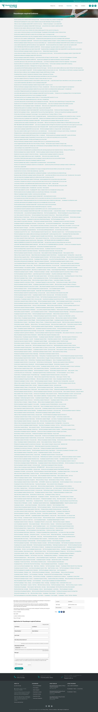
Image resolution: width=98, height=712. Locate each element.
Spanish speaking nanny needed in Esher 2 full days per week (26, 19)
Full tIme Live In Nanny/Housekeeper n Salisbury (64, 110)
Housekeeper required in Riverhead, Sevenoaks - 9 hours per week (54, 374)
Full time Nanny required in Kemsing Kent (64, 523)
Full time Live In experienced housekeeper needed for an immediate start (29, 164)
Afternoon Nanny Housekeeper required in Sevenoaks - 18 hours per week (29, 423)
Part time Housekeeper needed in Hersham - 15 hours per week (52, 473)
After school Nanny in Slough (42, 479)
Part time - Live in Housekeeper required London (32, 549)
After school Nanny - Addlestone (44, 505)
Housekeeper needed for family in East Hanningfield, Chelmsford (55, 408)
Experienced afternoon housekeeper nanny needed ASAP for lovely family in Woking (31, 63)
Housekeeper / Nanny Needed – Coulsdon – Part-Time (25, 584)
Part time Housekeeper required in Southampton (42, 313)
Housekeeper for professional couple (69, 200)
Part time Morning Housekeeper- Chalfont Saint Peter (24, 540)
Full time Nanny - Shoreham (35, 513)
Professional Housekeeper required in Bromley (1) (47, 383)
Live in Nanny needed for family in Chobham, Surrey (63, 488)
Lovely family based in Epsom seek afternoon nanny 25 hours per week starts (66, 80)
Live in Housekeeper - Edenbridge (36, 574)
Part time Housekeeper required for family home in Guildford (26, 303)
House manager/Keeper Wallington (59, 269)
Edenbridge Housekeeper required (60, 544)
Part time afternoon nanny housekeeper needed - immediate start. (27, 105)
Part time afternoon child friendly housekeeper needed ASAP (71, 70)
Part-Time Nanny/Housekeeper (54, 542)
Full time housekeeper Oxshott (20, 288)
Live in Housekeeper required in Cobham (39, 311)
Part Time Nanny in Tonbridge (39, 576)
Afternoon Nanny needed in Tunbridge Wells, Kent (45, 511)
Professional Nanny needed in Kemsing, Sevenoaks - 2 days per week (55, 509)
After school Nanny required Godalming (46, 486)
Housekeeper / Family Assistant (49, 593)
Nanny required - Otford (73, 370)
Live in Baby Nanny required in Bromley (22, 326)
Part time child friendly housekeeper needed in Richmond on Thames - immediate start (31, 86)
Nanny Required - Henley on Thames (36, 322)
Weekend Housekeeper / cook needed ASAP (52, 23)
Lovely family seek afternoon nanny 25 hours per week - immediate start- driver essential (63, 175)
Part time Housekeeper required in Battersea (44, 364)
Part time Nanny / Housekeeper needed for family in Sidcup (26, 355)
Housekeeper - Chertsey (63, 563)
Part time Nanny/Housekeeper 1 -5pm (74, 269)
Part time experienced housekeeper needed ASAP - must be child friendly (61, 135)
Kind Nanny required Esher (19, 500)
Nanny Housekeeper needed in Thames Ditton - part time (25, 452)
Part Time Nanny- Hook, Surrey (37, 555)
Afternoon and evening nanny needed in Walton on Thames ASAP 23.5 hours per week (62, 122)
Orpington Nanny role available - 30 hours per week (68, 225)
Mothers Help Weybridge (56, 534)
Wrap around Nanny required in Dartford (74, 257)
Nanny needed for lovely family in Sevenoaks (23, 221)
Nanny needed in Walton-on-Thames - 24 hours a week (44, 347)
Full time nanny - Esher (71, 498)
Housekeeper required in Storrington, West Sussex (64, 320)
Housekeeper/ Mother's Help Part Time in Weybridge (71, 565)
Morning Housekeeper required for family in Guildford (25, 357)
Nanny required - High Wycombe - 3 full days (36, 587)
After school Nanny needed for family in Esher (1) (67, 395)
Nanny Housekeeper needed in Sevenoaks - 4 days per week (26, 421)
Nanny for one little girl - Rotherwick (51, 500)
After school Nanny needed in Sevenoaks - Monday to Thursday (53, 421)
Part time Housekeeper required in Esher (45, 387)
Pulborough (39, 536)
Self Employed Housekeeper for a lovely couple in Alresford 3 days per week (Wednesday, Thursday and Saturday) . (37, 21)
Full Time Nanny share (61, 593)
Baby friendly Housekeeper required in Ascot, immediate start (52, 286)
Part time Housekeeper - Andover (36, 589)
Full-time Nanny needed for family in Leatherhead (70, 366)
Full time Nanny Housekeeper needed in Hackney (49, 353)
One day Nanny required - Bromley (21, 553)
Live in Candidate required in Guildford (57, 288)
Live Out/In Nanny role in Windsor (62, 229)
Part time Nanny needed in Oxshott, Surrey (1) (53, 490)
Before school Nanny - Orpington (48, 523)
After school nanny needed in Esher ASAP (50, 156)
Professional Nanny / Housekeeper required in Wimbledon (26, 336)
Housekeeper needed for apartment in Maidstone (24, 332)
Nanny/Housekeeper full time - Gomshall (48, 303)
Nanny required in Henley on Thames (45, 389)
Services (61, 5)
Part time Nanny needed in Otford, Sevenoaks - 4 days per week (70, 439)
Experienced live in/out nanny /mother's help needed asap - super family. (29, 170)
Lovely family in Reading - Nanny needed (62, 280)
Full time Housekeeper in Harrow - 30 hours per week (70, 481)
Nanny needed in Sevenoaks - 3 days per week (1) (73, 391)
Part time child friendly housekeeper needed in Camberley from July (28, 51)
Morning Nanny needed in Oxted (20, 360)
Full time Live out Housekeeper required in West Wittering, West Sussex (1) (57, 435)
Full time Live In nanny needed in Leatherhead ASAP (24, 38)
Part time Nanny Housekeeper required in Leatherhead (25, 431)
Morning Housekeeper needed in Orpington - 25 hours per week (27, 465)
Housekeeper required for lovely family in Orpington (55, 248)
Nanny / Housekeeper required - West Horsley (23, 395)
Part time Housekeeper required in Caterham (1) (42, 477)
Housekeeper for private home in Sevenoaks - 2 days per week (26, 448)
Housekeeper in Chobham (43, 496)
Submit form (19, 668)
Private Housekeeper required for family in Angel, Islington (43, 450)
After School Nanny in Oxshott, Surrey (21, 217)
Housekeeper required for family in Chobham (49, 458)
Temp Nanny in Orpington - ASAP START (22, 515)
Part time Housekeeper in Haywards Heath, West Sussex (45, 471)
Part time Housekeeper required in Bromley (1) (23, 391)
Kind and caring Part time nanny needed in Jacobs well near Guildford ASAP (61, 44)
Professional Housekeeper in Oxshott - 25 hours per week (69, 393)
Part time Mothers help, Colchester (21, 589)
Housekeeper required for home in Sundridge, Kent (64, 326)
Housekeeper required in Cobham (69, 339)
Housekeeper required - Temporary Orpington (32, 517)
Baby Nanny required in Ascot (58, 231)
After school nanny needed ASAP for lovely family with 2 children (55, 105)
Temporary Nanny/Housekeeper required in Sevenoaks (25, 507)
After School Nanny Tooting (36, 593)
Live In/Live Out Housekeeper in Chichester (68, 57)
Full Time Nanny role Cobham (61, 294)
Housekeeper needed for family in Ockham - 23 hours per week (27, 416)
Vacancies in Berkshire (37, 698)
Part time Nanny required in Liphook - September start (25, 246)
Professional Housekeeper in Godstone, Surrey (63, 492)
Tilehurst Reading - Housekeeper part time (66, 536)
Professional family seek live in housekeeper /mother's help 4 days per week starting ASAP (32, 107)
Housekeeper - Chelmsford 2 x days (64, 557)
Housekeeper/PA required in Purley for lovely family (49, 263)
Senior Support (36, 689)
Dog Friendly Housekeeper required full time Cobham (53, 299)
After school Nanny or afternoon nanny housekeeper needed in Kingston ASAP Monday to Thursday (34, 72)
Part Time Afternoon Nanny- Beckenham (22, 547)
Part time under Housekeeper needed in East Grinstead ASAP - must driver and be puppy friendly (33, 110)
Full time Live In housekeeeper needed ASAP (23, 40)
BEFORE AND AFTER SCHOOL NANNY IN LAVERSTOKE (25, 59)
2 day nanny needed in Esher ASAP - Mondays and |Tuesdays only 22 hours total (30, 139)
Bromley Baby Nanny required (61, 307)
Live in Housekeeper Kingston (40, 519)
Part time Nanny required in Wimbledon (22, 343)
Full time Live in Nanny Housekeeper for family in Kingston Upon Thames (51, 431)
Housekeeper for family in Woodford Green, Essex (24, 484)
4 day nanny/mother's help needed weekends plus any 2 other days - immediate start (31, 99)
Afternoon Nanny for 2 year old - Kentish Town (23, 519)
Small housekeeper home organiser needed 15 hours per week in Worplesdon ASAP (31, 126)
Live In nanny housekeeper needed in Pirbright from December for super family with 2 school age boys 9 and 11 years (58, 124)
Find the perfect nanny (47, 677)
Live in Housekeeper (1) (61, 570)
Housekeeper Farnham (38, 500)
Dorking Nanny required (34, 534)
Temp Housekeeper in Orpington (66, 589)
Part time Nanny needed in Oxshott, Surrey (22, 433)
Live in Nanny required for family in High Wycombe (24, 238)
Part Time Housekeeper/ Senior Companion (38, 538)
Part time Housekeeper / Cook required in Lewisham (24, 267)
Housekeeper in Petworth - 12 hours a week (43, 521)
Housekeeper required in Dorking (40, 578)
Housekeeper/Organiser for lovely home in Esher (45, 282)
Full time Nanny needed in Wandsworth (42, 399)
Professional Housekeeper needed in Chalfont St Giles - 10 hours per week (29, 437)
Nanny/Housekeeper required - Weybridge (23, 580)
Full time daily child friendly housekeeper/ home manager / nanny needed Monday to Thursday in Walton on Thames (38, 114)
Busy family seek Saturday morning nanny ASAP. (57, 185)
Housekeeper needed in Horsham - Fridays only (23, 521)
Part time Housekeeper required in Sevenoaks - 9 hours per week (27, 252)
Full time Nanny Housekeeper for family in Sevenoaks (51, 465)
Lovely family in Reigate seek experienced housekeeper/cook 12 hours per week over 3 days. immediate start (36, 91)
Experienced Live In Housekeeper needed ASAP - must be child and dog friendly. (30, 103)
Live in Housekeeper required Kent (21, 523)
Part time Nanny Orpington (75, 217)
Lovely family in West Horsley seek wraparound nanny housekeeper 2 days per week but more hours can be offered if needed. (39, 158)
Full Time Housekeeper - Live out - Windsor (65, 372)
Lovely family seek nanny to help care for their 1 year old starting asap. (28, 61)
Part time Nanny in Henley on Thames (56, 479)
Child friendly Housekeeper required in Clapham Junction (61, 261)
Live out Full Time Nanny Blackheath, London (58, 259)
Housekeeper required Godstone (56, 502)
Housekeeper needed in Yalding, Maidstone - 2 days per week (44, 515)
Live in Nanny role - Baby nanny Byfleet (66, 532)
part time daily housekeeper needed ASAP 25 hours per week (26, 128)
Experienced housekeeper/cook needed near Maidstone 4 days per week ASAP (53, 59)
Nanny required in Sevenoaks (68, 223)
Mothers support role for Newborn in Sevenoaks (66, 309)
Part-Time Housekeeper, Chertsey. (58, 584)
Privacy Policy (45, 709)
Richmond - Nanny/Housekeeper (39, 305)
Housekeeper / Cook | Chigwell (51, 595)
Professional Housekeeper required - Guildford (23, 271)
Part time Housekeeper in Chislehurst (21, 513)
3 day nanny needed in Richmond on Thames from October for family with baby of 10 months (33, 78)
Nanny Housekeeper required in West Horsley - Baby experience (27, 498)
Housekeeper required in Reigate (40, 341)
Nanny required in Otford (68, 252)
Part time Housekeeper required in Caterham (23, 284)
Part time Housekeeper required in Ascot (71, 305)
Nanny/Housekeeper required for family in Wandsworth (25, 334)
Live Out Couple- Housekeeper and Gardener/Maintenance (54, 580)
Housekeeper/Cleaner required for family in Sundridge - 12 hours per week (29, 330)
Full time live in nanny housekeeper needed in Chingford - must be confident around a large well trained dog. (55, 40)
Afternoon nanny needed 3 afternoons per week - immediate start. (27, 156)
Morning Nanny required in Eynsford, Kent (39, 343)
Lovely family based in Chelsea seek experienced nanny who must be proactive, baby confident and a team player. (37, 200)
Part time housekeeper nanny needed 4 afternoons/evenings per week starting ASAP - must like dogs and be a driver (37, 233)
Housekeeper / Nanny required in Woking (22, 280)
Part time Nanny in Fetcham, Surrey (37, 494)
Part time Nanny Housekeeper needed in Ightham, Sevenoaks (48, 412)
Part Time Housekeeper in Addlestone (21, 555)
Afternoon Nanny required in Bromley (54, 305)
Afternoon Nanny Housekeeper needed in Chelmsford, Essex (50, 402)
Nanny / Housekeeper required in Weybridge (62, 378)
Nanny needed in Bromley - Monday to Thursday (51, 442)
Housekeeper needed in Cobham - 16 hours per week (25, 387)
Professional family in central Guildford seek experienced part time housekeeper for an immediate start (35, 133)
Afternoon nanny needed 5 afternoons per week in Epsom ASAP (27, 49)
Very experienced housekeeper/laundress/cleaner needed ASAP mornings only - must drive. (33, 206)
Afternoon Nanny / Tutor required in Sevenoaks (40, 324)
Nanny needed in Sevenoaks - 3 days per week (23, 376)
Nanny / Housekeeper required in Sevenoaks (23, 315)
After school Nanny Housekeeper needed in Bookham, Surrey (26, 458)
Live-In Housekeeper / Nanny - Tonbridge (40, 582)
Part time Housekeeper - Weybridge (21, 534)
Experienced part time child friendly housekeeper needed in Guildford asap (60, 164)
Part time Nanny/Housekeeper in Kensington (41, 572)
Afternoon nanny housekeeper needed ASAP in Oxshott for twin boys (28, 23)
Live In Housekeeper (37, 580)
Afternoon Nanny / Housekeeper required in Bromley (25, 318)
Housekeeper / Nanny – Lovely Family (75, 688)
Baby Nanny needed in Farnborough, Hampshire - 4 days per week (27, 435)
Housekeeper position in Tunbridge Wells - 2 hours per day (57, 423)
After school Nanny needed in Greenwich (22, 450)
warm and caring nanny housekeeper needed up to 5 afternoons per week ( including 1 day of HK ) (34, 177)
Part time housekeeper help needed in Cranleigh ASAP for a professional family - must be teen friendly (34, 162)
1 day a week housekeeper (72, 685)
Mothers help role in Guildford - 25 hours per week (50, 456)
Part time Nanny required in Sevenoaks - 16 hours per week (50, 250)
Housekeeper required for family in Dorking (43, 492)
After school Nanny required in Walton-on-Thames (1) (65, 284)
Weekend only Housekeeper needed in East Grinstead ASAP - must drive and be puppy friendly (58, 118)
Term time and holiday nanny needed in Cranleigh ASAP (51, 19)
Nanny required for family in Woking (60, 351)
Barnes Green (33, 536)
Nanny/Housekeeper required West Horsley (69, 500)
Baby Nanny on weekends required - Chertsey (41, 269)
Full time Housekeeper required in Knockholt (39, 257)
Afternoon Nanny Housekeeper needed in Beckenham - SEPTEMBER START (29, 467)
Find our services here (18, 702)
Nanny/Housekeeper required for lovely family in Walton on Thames (64, 271)
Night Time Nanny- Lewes (53, 568)
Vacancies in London (37, 692)
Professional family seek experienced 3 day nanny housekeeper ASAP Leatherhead (53, 38)
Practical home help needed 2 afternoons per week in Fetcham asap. (28, 28)
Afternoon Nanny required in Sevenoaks (22, 255)
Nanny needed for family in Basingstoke (55, 484)
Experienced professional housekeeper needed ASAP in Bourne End (28, 55)
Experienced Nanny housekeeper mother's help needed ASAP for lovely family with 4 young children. (61, 49)
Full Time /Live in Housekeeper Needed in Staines (41, 217)
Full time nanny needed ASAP (20, 166)
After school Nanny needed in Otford (58, 324)
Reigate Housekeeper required (71, 502)
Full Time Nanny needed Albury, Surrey (55, 276)
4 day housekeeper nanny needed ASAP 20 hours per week (26, 147)
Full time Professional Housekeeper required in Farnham (71, 355)
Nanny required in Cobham (34, 427)
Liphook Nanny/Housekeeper (31, 505)
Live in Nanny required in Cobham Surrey (22, 215)
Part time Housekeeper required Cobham (73, 299)
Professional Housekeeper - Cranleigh (41, 271)
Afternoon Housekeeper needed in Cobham (23, 477)
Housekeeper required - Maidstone (21, 574)
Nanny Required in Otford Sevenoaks (21, 225)
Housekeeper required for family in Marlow (22, 313)
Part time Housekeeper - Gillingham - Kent (22, 572)
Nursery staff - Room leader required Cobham (37, 276)
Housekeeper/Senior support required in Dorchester (24, 559)
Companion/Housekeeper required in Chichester (67, 267)
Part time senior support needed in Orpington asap (56, 143)
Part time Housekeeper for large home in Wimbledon (24, 378)
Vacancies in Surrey (37, 694)
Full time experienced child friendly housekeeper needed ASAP (27, 120)
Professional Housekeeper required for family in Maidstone (45, 315)
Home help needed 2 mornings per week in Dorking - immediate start (62, 131)
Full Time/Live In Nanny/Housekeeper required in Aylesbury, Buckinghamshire (65, 238)
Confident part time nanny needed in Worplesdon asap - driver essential (28, 122)
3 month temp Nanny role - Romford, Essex (23, 372)
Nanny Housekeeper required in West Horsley (47, 475)
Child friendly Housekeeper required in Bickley (43, 221)
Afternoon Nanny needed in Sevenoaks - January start (25, 383)
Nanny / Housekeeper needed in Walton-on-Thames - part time (27, 366)
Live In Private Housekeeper (19, 530)
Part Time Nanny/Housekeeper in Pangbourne (56, 551)
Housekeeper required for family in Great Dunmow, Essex (44, 372)
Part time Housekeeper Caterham (44, 507)
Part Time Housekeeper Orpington (58, 219)
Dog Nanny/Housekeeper (40, 484)
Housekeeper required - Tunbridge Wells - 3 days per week (69, 255)
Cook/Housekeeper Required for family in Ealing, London (25, 263)
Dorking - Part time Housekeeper (51, 553)
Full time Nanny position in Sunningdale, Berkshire (55, 437)
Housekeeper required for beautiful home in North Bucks (41, 236)
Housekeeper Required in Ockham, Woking (73, 276)
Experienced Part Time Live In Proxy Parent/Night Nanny (42, 112)
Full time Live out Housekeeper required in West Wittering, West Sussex (55, 469)
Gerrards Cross (68, 479)
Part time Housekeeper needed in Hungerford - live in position (26, 404)
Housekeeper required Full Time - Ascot (22, 231)
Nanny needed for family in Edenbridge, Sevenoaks (52, 252)
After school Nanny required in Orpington (69, 227)
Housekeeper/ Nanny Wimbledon (41, 259)
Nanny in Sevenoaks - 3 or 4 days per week (66, 515)
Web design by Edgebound (63, 709)
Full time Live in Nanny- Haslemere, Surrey (54, 530)
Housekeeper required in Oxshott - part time (68, 458)
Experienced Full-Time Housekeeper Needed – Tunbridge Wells (57, 574)
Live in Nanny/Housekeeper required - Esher (38, 568)
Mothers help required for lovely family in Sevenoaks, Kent (46, 446)
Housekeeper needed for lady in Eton (60, 477)
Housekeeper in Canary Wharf (73, 576)
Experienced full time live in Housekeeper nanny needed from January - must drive (63, 116)
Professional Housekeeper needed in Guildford (71, 456)
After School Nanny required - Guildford (74, 584)
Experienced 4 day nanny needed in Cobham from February (26, 154)
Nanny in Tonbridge (18, 517)
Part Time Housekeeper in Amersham (44, 540)
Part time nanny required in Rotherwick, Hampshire (24, 307)
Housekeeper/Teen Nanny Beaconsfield (71, 233)
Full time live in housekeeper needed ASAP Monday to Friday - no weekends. (29, 135)
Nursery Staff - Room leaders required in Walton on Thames (48, 290)
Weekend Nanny (29, 500)
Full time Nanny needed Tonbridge (49, 513)
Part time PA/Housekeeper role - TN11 (21, 593)
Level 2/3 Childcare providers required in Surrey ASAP (57, 292)
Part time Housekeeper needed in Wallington (23, 349)
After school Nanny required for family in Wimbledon (24, 309)
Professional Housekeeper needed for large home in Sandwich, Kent (68, 389)
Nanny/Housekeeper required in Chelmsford (65, 528)
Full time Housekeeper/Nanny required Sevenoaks (38, 288)
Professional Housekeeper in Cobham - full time (23, 381)
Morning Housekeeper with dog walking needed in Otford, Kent (27, 509)
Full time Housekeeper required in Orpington (43, 381)
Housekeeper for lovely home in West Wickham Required (38, 219)
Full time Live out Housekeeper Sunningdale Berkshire (25, 229)
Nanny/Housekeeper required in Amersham (63, 236)
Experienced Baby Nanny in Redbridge (56, 578)
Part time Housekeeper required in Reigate (44, 320)
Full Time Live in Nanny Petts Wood (76, 259)
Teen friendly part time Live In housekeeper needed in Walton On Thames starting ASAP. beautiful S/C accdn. (36, 97)
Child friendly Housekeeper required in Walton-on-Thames (68, 347)
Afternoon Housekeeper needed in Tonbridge (47, 439)
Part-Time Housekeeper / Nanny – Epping (22, 582)
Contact (83, 5)
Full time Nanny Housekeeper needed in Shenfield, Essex (25, 463)
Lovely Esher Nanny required (59, 210)
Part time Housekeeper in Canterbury (41, 370)
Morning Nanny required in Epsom (76, 311)
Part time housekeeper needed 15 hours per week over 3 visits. (45, 70)
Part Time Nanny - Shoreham (20, 219)
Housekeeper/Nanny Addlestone (50, 555)
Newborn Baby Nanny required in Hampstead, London (49, 334)
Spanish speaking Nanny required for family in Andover (65, 345)
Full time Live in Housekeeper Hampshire (73, 244)
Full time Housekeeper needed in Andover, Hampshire (25, 410)
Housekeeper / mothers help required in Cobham (24, 397)
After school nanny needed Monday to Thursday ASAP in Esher (62, 101)
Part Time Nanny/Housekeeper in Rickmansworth (71, 542)
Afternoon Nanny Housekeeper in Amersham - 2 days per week (27, 406)
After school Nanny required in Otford (21, 257)
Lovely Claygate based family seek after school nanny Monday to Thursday (29, 143)
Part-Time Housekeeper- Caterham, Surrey (47, 570)
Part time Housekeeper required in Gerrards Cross (43, 345)
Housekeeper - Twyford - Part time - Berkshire (68, 595)
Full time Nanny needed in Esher (63, 416)
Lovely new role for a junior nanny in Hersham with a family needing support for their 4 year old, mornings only (36, 30)
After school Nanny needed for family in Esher (23, 368)
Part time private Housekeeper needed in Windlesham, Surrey (43, 460)
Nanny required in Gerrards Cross (42, 238)
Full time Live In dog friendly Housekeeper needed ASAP (66, 112)
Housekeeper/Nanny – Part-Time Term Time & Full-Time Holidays (27, 563)
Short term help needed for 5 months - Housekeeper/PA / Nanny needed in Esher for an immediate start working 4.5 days (39, 189)
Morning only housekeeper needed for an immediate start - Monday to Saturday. (30, 185)
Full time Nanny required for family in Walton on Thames (25, 301)
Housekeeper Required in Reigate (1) (67, 553)
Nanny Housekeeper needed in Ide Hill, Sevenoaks (24, 412)
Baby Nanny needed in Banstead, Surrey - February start (25, 389)
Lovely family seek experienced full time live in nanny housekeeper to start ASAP (30, 95)
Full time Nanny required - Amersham (55, 538)
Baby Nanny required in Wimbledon (42, 261)
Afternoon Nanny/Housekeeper (67, 572)
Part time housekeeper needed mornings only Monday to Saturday (49, 152)
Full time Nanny (61, 513)
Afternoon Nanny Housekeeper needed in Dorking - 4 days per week (28, 414)
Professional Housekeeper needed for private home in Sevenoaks (27, 444)
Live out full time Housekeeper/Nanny (53, 223)
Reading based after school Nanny (21, 538)
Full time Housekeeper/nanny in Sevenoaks (23, 526)
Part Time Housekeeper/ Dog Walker (21, 542)
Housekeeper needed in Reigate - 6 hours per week (72, 357)
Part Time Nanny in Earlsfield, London (38, 561)
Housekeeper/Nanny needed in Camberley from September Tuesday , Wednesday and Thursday (33, 74)
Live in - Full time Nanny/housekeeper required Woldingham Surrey (60, 526)
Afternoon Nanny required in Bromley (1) (61, 313)
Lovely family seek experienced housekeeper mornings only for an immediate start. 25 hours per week (34, 202)
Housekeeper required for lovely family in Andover (46, 328)
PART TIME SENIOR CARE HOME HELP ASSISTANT (24, 124)
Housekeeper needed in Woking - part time (59, 399)
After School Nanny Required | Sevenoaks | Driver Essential (43, 591)
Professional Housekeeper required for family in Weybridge (26, 353)
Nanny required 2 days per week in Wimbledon (70, 263)
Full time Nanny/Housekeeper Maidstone (22, 591)
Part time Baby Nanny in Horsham (67, 496)
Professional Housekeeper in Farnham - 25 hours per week (49, 385)
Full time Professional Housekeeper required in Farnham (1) (65, 397)
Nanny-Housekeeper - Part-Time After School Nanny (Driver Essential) (61, 587)
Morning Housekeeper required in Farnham (22, 305)
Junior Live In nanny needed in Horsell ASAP (23, 70)
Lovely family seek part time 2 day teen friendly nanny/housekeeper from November (31, 101)
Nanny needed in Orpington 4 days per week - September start (54, 444)
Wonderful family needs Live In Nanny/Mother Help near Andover (58, 242)
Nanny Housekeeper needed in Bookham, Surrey (24, 492)
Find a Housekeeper (37, 685)
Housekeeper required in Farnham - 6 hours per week (52, 454)
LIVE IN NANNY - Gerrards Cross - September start (49, 481)
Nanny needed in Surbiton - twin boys (65, 475)
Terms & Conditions (53, 709)
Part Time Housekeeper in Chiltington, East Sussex (70, 568)
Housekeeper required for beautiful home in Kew (70, 265)
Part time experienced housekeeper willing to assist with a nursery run (55, 120)
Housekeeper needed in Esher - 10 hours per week (68, 471)
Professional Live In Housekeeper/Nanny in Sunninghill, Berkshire (68, 93)
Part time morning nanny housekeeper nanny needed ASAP (26, 118)
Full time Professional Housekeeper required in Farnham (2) (55, 414)
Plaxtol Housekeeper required (49, 517)
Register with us (93, 1)
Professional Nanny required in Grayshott (53, 322)
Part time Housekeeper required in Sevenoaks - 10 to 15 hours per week (48, 391)
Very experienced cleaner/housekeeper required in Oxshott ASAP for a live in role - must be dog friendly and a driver (37, 208)
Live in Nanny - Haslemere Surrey (20, 488)
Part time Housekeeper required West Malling (43, 544)
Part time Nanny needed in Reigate (43, 418)
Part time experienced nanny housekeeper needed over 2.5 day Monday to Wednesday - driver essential (35, 191)
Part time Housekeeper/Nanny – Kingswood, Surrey (24, 528)
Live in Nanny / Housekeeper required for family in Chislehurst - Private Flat (44, 227)
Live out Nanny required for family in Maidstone (46, 309)
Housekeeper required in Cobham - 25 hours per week (44, 349)
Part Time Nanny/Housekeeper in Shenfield (61, 540)
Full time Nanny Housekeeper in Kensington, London (67, 450)
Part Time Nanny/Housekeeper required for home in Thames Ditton (54, 297)
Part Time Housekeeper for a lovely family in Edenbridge (25, 595)
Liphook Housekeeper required (39, 526)
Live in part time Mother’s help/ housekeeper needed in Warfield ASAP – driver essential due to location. (35, 196)
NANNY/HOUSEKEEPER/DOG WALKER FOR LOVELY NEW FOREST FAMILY (28, 242)
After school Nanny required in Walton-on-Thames (42, 280)
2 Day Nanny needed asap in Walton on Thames (61, 273)
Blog (76, 5)
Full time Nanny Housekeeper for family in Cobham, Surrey (40, 488)
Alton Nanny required (61, 498)
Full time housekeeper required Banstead (55, 561)
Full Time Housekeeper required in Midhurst (23, 273)
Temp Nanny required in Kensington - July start (23, 339)
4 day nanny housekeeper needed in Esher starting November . (60, 103)
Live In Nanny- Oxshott (45, 534)
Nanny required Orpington (34, 523)
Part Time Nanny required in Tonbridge (57, 257)
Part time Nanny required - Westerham (22, 324)
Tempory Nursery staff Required (62, 215)
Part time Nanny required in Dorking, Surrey (22, 347)
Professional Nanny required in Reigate (22, 460)
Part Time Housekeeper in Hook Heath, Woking (35, 530)
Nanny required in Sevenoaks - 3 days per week (72, 332)
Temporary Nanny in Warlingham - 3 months (23, 502)
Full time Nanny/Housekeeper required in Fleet (46, 246)
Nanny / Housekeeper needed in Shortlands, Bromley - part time (27, 442)
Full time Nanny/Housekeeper (20, 587)
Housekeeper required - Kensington (68, 549)
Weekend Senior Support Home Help (50, 51)
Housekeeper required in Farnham (21, 568)
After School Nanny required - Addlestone (61, 521)
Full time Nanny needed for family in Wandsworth (24, 364)
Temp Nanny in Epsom (54, 496)
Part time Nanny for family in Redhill (70, 490)
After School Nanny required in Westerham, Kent (72, 322)
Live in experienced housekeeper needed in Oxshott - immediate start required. (30, 116)
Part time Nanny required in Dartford (74, 324)
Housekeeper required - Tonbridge (43, 559)
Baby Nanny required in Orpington (21, 227)
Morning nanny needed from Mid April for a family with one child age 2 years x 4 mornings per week (34, 34)
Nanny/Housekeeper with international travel (74, 578)
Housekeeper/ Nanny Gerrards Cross (21, 236)
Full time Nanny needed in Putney (67, 425)
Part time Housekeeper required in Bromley (66, 383)
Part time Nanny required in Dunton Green (58, 370)
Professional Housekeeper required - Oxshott (23, 578)
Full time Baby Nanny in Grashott (20, 322)
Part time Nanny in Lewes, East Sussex (21, 536)
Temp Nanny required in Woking (20, 276)
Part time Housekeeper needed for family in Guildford (49, 429)
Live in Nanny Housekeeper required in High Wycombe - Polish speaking (28, 240)
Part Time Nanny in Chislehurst (38, 547)
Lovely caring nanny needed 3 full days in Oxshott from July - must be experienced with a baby (33, 53)
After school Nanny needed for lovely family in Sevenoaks (26, 250)
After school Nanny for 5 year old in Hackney (55, 467)
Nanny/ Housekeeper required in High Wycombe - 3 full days (53, 406)
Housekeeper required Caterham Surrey (41, 502)
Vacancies (69, 5)
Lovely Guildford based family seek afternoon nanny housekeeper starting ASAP (30, 82)
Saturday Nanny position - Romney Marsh (60, 559)
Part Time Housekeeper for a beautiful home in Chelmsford (26, 570)
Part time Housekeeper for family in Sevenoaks (74, 463)
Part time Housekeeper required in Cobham (23, 351)
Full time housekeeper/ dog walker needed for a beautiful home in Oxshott (56, 46)
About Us (52, 5)
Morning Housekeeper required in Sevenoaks (66, 328)
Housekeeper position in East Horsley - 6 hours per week (25, 475)
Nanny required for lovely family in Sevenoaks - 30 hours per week (43, 225)
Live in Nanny (40, 595)
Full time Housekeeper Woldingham (72, 286)
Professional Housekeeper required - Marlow (23, 576)
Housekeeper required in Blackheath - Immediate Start (50, 336)
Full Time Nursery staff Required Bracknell (45, 229)
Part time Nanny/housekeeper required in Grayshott (24, 290)
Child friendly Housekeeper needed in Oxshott (42, 351)
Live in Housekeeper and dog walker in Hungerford (24, 479)
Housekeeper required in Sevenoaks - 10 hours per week (56, 330)
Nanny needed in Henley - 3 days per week (23, 345)
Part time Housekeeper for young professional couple (69, 212)
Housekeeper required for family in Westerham (23, 370)
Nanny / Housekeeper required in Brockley (61, 360)
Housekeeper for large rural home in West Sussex (46, 267)
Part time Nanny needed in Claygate (48, 416)
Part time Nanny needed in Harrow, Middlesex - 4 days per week (27, 469)
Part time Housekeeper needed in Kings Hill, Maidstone (42, 326)
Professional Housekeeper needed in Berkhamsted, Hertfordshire (54, 448)
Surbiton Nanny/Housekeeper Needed (60, 507)
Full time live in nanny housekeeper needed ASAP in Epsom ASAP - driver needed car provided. (33, 210)
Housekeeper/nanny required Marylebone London (55, 547)
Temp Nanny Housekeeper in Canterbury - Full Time (49, 425)
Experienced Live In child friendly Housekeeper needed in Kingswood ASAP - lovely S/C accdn (33, 84)
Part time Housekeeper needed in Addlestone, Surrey (51, 427)
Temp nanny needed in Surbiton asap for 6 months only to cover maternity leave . (30, 131)
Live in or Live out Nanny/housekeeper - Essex (23, 565)
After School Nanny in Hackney (44, 584)
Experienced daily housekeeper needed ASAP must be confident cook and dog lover (65, 42)
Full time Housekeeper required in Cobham (22, 294)
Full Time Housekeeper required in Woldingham (58, 278)
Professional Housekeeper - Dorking (48, 498)
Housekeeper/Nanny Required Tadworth (22, 269)
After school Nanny (31, 557)
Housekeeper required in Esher (40, 339)
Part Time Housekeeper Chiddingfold (73, 210)
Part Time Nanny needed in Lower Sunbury (60, 217)
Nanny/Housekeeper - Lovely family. (51, 589)
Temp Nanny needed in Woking (60, 387)
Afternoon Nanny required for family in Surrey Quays (44, 376)
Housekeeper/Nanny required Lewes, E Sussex (65, 517)
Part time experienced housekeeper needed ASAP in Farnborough (27, 25)
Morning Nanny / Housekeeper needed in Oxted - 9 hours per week (28, 299)
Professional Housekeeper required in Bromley (45, 307)
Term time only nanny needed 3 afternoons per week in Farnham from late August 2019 (65, 67)
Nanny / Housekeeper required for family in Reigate (24, 320)
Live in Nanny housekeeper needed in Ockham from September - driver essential (60, 61)
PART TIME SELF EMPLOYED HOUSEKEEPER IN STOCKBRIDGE (56, 240)
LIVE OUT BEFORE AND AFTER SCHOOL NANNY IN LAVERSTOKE (27, 46)
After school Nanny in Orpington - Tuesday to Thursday (25, 402)
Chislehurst (67, 513)
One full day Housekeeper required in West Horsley (24, 418)
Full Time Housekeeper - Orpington (53, 565)
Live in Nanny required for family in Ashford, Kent (24, 511)
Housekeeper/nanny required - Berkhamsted (23, 544)
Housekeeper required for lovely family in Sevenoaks (64, 221)
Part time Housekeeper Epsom (20, 557)
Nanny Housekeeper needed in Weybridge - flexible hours (26, 429)
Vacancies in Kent (36, 696)
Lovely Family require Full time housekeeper (41, 273)
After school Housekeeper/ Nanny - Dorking (23, 278)
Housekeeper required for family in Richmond (23, 399)
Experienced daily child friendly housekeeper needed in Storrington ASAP (29, 175)
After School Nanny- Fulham (40, 551)
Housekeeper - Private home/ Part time (22, 561)
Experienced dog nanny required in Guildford (23, 341)
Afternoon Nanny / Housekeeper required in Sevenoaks (60, 343)
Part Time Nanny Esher (18, 212)
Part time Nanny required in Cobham (61, 364)
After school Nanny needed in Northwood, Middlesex (66, 318)
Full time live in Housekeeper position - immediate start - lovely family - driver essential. (31, 187)
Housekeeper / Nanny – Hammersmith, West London (60, 582)
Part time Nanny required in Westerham (22, 311)
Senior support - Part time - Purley (63, 376)
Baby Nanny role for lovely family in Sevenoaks (23, 259)
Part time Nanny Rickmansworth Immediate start (23, 261)
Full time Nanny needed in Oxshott (68, 429)
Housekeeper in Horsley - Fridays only (52, 494)
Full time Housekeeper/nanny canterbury (63, 486)
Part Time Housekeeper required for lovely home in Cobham (26, 286)
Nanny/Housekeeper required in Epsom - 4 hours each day (68, 301)
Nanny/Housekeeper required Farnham (49, 563)
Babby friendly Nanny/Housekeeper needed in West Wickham (44, 255)
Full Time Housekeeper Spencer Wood (73, 231)
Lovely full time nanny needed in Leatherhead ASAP (52, 25)
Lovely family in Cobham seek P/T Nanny (65, 303)
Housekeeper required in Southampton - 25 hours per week (49, 410)
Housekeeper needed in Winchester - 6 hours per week (25, 439)
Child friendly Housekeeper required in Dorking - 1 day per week (27, 454)
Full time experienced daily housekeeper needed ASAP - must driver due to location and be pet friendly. (35, 204)
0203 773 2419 (86, 1)
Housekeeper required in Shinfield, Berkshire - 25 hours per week (53, 404)
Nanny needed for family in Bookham (41, 368)
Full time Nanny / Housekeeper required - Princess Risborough (26, 374)
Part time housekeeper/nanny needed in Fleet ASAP (24, 152)
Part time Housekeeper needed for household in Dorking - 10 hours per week (29, 292)
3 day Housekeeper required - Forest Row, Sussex (58, 341)
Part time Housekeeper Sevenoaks (75, 544)
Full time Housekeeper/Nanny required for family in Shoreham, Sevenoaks (29, 248)
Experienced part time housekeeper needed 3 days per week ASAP (62, 126)
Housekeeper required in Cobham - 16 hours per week (49, 452)
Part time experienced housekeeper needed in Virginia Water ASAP (67, 53)
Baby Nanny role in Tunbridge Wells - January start (64, 381)
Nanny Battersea (17, 549)
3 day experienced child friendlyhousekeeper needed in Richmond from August (30, 67)
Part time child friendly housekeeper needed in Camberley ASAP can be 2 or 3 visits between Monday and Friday (36, 141)
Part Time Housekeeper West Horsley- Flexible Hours (24, 532)
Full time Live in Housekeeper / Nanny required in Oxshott (45, 393)
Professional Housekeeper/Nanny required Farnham (46, 532)
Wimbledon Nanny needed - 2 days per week (23, 265)
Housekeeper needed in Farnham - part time (50, 366)
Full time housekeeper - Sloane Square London (23, 551)
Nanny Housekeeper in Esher (58, 505)
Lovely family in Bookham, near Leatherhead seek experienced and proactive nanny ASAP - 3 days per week (36, 183)
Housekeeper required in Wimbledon (74, 547)
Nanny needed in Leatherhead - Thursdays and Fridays (45, 395)
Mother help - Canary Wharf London (36, 553)
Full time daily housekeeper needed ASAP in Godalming (61, 63)
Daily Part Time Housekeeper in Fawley (22, 112)
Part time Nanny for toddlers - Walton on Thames (66, 282)
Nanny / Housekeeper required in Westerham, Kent (24, 328)
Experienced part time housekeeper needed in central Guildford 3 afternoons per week (31, 80)
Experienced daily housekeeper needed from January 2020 (52, 154)
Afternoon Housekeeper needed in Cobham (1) (66, 460)
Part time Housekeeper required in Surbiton (46, 301)
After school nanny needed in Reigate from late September (62, 86)
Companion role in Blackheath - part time (66, 315)
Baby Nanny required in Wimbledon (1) (70, 336)
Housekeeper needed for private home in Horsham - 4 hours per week (28, 490)
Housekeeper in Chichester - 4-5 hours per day (23, 471)
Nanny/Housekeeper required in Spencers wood (41, 231)
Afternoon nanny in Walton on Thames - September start (25, 496)
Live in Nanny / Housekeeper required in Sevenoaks (61, 418)
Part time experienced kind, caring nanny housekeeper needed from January (29, 160)
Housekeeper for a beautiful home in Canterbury (56, 576)
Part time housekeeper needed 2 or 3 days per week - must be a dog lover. (55, 128)
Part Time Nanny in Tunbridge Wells (74, 551)
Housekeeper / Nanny (71, 691)
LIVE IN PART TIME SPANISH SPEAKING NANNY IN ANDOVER (26, 244)
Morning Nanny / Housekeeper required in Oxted (49, 355)
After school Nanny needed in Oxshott (44, 378)
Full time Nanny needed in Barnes (21, 427)
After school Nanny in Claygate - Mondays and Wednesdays (49, 357)
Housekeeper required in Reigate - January (44, 397)
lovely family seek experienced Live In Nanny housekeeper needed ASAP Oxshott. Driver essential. (34, 93)
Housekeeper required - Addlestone (66, 555)
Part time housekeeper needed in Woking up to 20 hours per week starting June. (30, 42)
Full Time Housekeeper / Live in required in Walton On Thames (26, 297)
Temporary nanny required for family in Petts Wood (63, 362)
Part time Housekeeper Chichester (50, 536)
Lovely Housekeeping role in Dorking (40, 278)
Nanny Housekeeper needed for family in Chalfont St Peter (26, 481)
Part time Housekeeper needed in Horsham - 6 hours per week (26, 456)
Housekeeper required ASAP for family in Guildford (43, 284)
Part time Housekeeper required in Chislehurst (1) (24, 446)
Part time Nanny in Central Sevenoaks (44, 362)
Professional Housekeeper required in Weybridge (58, 311)
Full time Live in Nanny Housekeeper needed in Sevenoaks (26, 425)
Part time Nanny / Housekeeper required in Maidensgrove (40, 360)
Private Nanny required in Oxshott (54, 339)
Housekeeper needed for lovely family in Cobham (24, 282)
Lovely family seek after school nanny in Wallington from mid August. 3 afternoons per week (32, 65)
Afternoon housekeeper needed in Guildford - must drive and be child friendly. (30, 194)
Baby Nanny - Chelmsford (39, 565)
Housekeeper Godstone (19, 505)
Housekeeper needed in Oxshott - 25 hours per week (43, 294)
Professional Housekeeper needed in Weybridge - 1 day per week (45, 433)
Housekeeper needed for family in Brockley (45, 318)
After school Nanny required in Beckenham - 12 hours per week (46, 265)
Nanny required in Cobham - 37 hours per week (66, 349)
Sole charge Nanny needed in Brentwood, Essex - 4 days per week (27, 408)
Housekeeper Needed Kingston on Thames (55, 519)
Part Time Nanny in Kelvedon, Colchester (38, 542)
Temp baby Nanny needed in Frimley (21, 494)
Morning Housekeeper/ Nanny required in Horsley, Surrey (43, 215)
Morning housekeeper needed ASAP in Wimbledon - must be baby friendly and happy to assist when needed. (36, 57)
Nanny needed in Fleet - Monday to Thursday (23, 393)
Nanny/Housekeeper (55, 572)
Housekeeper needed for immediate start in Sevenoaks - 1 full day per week (29, 223)
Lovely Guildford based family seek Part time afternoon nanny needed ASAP (29, 44)
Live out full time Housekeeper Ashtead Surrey (33, 212)
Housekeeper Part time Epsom (68, 534)
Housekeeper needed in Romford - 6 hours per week (25, 362)
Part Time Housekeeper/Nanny (50, 212)
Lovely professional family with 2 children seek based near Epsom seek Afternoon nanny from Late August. (35, 76)
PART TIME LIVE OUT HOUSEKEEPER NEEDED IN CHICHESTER (51, 244)
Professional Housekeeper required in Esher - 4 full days (25, 385)
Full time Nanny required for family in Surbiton (59, 368)
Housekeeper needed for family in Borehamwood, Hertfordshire (51, 463)
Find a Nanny (35, 687)
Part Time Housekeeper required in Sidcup (51, 549)
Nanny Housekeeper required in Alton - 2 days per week (25, 486)
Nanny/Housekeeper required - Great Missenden (46, 557)
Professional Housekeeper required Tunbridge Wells (67, 591)
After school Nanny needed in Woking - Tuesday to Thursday (26, 473)
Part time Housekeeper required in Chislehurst (71, 410)
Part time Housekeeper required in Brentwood (45, 528)
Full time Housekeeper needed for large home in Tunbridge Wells (48, 332)
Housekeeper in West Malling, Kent (63, 511)
